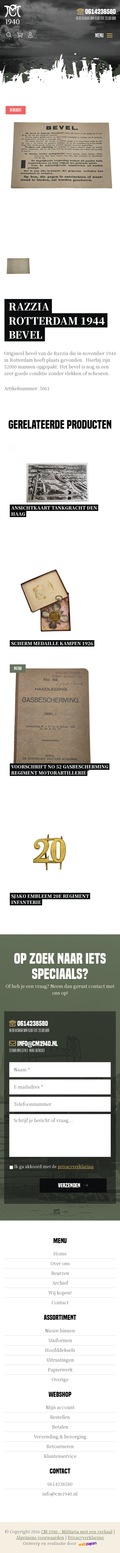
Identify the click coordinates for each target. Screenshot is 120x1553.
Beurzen (60, 1273)
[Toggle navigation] (110, 35)
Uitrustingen (60, 1360)
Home (60, 1253)
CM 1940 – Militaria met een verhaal (76, 1531)
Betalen (60, 1427)
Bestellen (60, 1417)
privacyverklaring (76, 1166)
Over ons (60, 1263)
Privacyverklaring (86, 1537)
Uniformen (60, 1340)
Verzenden (69, 1185)
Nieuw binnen (60, 1330)
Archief (60, 1283)
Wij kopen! (60, 1292)
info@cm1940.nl (60, 1494)
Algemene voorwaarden (40, 1537)
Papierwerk (60, 1369)
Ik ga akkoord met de (54, 1166)
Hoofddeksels (60, 1350)
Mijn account (60, 1407)
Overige (60, 1379)
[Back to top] (110, 1543)
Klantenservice (60, 1456)
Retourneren (60, 1446)
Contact (60, 1302)
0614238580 (60, 1484)
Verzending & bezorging (60, 1436)
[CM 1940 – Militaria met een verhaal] (12, 14)
